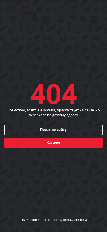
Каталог (54, 142)
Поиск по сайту (53, 130)
